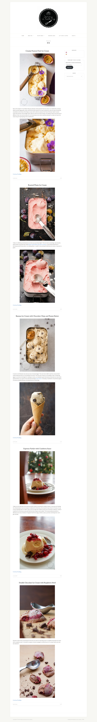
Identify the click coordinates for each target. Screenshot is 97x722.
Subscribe (69, 67)
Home (23, 35)
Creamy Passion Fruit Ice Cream (37, 51)
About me (30, 35)
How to (73, 35)
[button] (37, 145)
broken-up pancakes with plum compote (37, 244)
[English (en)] (66, 52)
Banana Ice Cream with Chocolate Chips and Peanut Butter (37, 316)
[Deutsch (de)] (66, 54)
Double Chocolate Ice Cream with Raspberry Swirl (37, 582)
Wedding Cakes (51, 35)
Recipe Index (40, 35)
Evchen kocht (39, 378)
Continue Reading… (17, 174)
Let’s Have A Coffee (63, 35)
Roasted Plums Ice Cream (37, 185)
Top (83, 719)
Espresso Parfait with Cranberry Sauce (37, 448)
